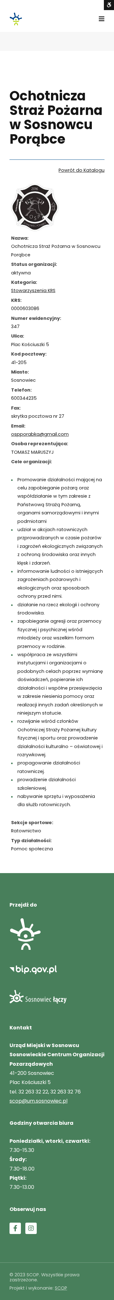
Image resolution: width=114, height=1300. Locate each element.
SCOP (61, 1288)
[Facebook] (15, 1228)
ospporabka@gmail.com (40, 434)
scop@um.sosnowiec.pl (38, 1101)
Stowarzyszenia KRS (33, 290)
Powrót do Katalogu (81, 170)
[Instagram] (31, 1228)
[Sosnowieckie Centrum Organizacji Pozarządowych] (16, 19)
